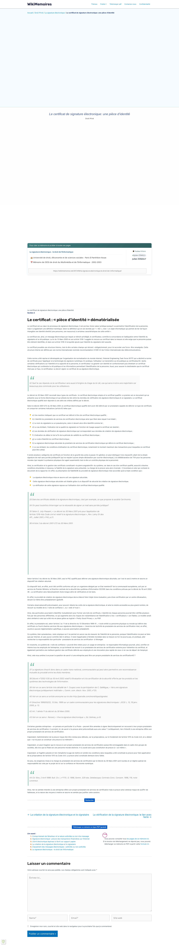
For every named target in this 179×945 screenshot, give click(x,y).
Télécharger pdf (115, 4)
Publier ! (103, 4)
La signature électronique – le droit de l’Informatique (51, 252)
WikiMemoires (39, 4)
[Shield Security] (3, 941)
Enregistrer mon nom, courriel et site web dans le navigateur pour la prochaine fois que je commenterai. (71, 926)
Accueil (30, 13)
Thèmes (94, 4)
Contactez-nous (130, 4)
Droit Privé (39, 13)
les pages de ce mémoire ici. (138, 839)
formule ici (145, 844)
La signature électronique (55, 13)
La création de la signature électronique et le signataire (58, 815)
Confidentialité (144, 4)
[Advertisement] (89, 225)
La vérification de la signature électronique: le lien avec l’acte (122, 816)
